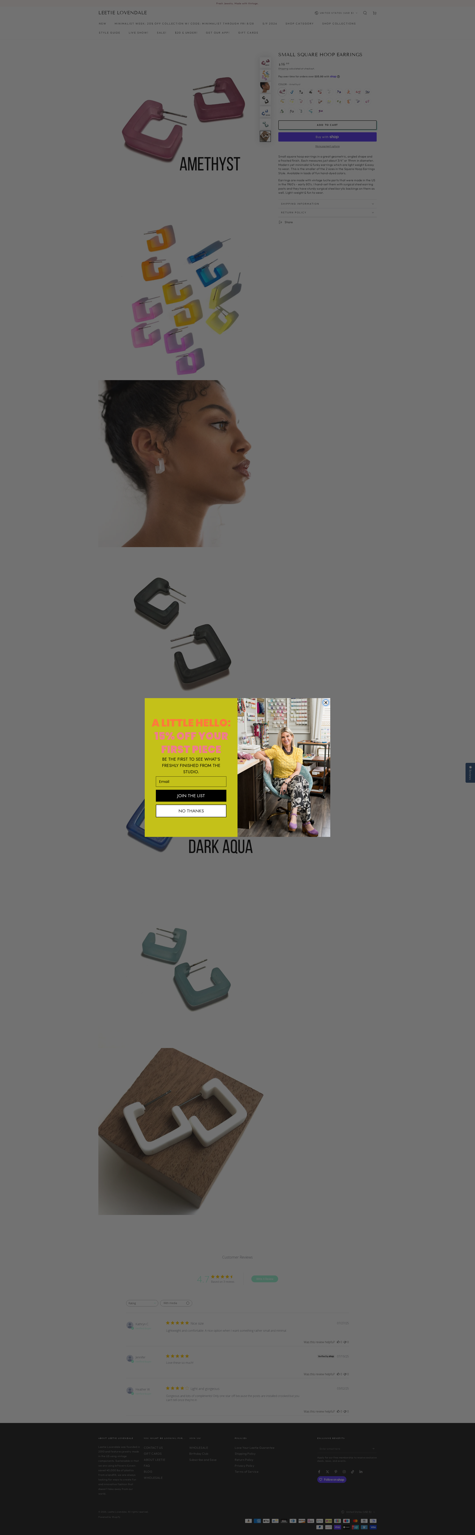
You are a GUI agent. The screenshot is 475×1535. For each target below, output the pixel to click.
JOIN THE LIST (191, 795)
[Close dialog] (326, 703)
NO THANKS (191, 811)
